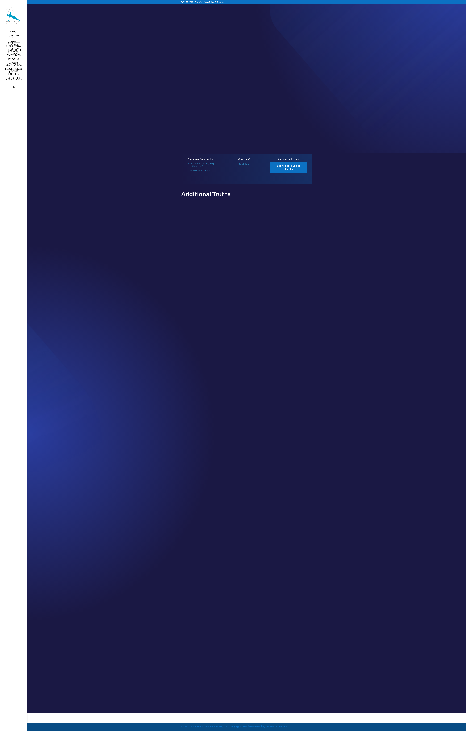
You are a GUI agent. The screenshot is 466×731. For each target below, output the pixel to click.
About (13, 32)
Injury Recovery (13, 42)
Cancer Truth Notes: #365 (194, 345)
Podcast (13, 59)
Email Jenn (244, 164)
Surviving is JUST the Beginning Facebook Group (200, 164)
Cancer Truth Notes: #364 (194, 510)
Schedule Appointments (13, 80)
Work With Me (13, 37)
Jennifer (122, 21)
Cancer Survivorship (13, 45)
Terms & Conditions (277, 726)
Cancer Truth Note (148, 21)
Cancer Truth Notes (13, 64)
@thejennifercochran (200, 170)
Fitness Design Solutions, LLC (211, 726)
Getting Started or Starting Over (14, 50)
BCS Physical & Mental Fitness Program (13, 71)
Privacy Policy (257, 726)
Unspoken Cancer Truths (289, 167)
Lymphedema (14, 55)
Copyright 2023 (238, 726)
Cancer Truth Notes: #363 (194, 675)
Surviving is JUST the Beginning (266, 139)
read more (187, 362)
